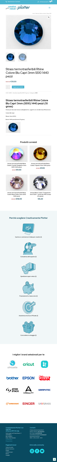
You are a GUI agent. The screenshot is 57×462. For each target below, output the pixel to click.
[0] (50, 2)
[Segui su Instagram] (32, 451)
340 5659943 (41, 431)
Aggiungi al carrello (18, 87)
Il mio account (44, 2)
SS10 (50, 13)
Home (34, 13)
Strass (48, 13)
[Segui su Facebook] (37, 451)
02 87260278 (38, 433)
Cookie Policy (9, 439)
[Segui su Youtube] (42, 451)
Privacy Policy (9, 441)
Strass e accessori (43, 13)
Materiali (37, 13)
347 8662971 (43, 434)
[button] (48, 17)
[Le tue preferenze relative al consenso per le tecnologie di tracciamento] (54, 459)
